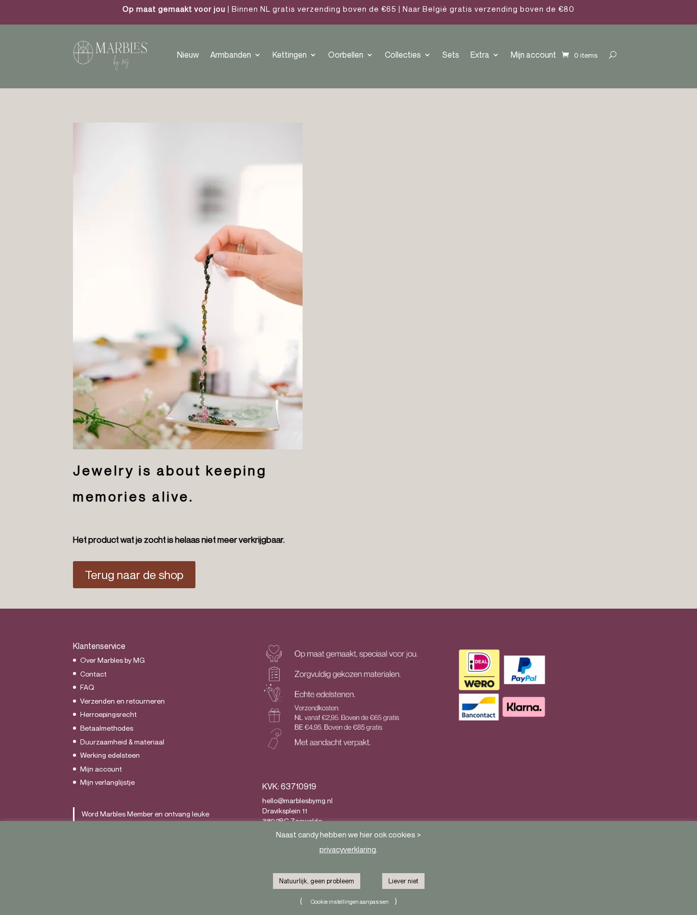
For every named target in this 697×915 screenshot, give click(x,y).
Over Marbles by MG (112, 660)
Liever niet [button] (403, 881)
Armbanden (230, 55)
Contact (93, 673)
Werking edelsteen (110, 755)
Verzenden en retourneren (122, 700)
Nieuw (188, 55)
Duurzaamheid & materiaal (122, 741)
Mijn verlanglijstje (107, 782)
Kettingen (289, 55)
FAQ (87, 687)
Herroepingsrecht (108, 714)
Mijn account (533, 55)
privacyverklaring (347, 849)
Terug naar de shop (134, 575)
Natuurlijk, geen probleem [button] (316, 881)
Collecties (403, 55)
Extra (479, 55)
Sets (450, 55)
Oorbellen (345, 55)
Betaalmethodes (106, 728)
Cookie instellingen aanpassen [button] (350, 901)
